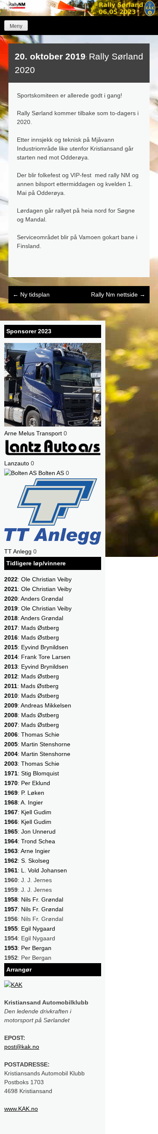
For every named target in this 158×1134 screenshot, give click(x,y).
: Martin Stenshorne (37, 744)
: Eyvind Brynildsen (36, 647)
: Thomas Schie (31, 734)
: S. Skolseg (26, 860)
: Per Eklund (27, 783)
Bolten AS (50, 473)
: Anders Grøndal (33, 598)
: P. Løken (24, 792)
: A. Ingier (23, 802)
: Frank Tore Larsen (37, 656)
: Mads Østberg (31, 627)
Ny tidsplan (31, 294)
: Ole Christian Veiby (38, 579)
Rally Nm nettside (118, 294)
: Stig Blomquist (31, 773)
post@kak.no (21, 1046)
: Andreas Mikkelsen (37, 705)
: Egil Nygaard (29, 928)
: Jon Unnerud (30, 831)
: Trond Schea (29, 841)
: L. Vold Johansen (35, 870)
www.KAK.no (21, 1108)
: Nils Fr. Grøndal (33, 899)
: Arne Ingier (27, 851)
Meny (16, 26)
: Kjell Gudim (27, 812)
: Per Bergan (27, 948)
